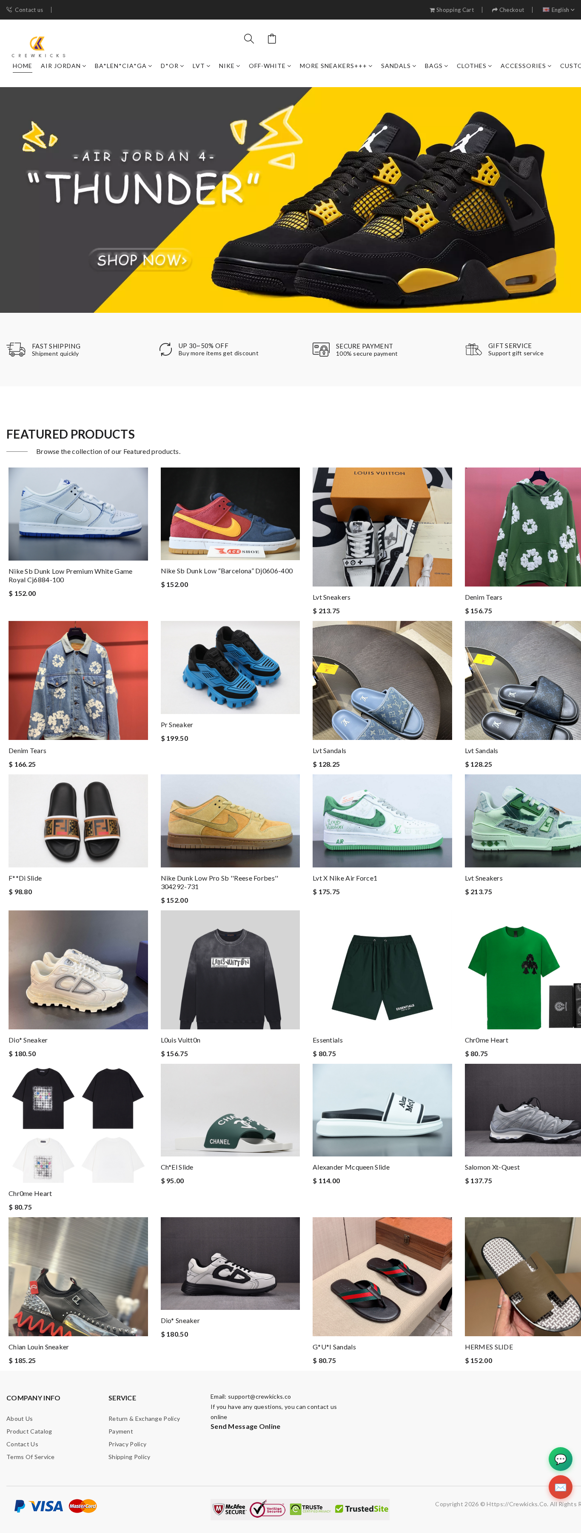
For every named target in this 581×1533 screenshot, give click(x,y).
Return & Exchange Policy (144, 1418)
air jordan (61, 65)
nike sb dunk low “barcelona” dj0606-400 (227, 571)
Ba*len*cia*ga (121, 65)
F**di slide (25, 878)
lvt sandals (329, 750)
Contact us (29, 10)
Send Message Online (246, 1426)
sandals (396, 65)
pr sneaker (177, 724)
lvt (199, 65)
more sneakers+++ (333, 65)
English (561, 10)
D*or (170, 65)
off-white (267, 65)
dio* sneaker (28, 1040)
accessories (523, 65)
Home (22, 65)
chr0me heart (487, 1040)
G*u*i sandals (334, 1347)
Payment (120, 1431)
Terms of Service (30, 1456)
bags (434, 65)
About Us (19, 1418)
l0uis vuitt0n (181, 1040)
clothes (472, 65)
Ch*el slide (177, 1167)
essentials (328, 1040)
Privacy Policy (127, 1444)
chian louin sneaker (39, 1347)
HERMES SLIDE (489, 1347)
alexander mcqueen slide (351, 1167)
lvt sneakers (332, 597)
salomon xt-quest (492, 1167)
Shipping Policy (129, 1456)
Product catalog (29, 1431)
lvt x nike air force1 (345, 878)
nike (227, 65)
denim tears (484, 597)
